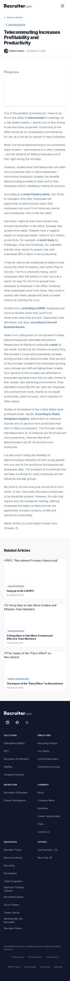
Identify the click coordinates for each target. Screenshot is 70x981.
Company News (46, 800)
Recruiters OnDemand (16, 792)
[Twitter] (27, 722)
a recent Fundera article (35, 194)
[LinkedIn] (7, 722)
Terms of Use (17, 957)
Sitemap (58, 967)
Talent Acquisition (13, 881)
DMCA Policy (14, 967)
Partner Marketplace (15, 800)
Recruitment (10, 873)
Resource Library (13, 857)
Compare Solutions (14, 774)
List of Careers (12, 904)
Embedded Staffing (14, 743)
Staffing (8, 766)
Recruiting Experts (13, 896)
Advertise (43, 808)
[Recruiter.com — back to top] (18, 6)
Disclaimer (45, 967)
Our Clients (43, 751)
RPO (6, 751)
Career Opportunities (49, 816)
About (41, 792)
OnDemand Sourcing (49, 766)
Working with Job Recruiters (13, 920)
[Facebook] (17, 722)
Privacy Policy (35, 957)
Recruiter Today (12, 849)
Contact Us (43, 831)
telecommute (36, 117)
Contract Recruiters (48, 758)
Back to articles (15, 17)
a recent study (45, 240)
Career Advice (12, 912)
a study (53, 344)
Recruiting (9, 865)
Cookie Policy (52, 957)
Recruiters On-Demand (16, 758)
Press (41, 824)
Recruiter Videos (13, 928)
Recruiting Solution (48, 743)
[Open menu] (62, 5)
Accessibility (30, 967)
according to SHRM (33, 308)
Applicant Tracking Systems (14, 889)
